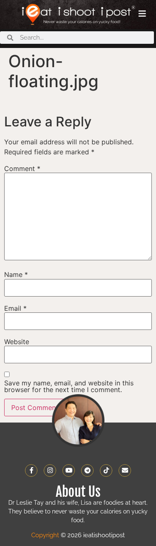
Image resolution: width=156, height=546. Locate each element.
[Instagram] (50, 470)
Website (16, 341)
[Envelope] (125, 470)
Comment (22, 168)
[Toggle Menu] (142, 14)
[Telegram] (87, 470)
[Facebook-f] (31, 470)
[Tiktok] (106, 470)
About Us (78, 491)
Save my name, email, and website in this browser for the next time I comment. (69, 386)
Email (15, 308)
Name (16, 274)
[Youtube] (68, 470)
